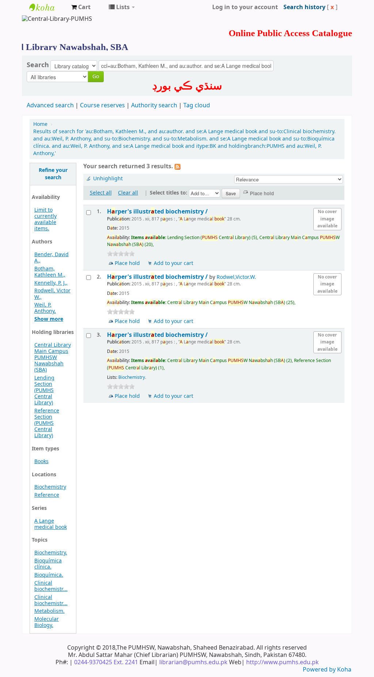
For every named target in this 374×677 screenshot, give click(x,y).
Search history (304, 7)
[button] (81, 7)
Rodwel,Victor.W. (236, 277)
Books (41, 461)
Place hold (127, 263)
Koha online (47, 7)
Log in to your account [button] (245, 7)
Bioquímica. (48, 575)
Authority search (154, 105)
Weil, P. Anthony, (45, 308)
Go (95, 76)
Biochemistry (50, 487)
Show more (48, 319)
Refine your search (53, 173)
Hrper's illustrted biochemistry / (158, 211)
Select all (101, 193)
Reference (46, 495)
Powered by (320, 669)
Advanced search (50, 105)
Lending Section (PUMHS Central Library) (44, 390)
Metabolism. (49, 611)
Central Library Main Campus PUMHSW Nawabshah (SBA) (52, 357)
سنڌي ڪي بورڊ (187, 86)
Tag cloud (196, 105)
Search (38, 65)
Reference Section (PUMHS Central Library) (46, 423)
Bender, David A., (51, 258)
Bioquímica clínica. (48, 564)
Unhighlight (108, 178)
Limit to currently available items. (45, 219)
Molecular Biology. (46, 622)
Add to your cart (173, 263)
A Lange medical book (50, 524)
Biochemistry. (50, 553)
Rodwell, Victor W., (52, 294)
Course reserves (102, 105)
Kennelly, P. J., (51, 283)
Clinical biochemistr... (51, 586)
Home (40, 124)
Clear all (128, 193)
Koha (344, 669)
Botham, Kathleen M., (49, 272)
